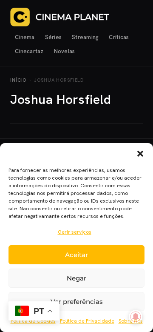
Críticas (119, 37)
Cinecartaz (29, 51)
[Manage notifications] (135, 316)
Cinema (25, 37)
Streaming (85, 37)
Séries (53, 37)
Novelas (64, 51)
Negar (76, 278)
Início (18, 80)
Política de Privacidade (87, 321)
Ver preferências (77, 302)
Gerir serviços (74, 232)
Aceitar (76, 255)
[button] (140, 153)
